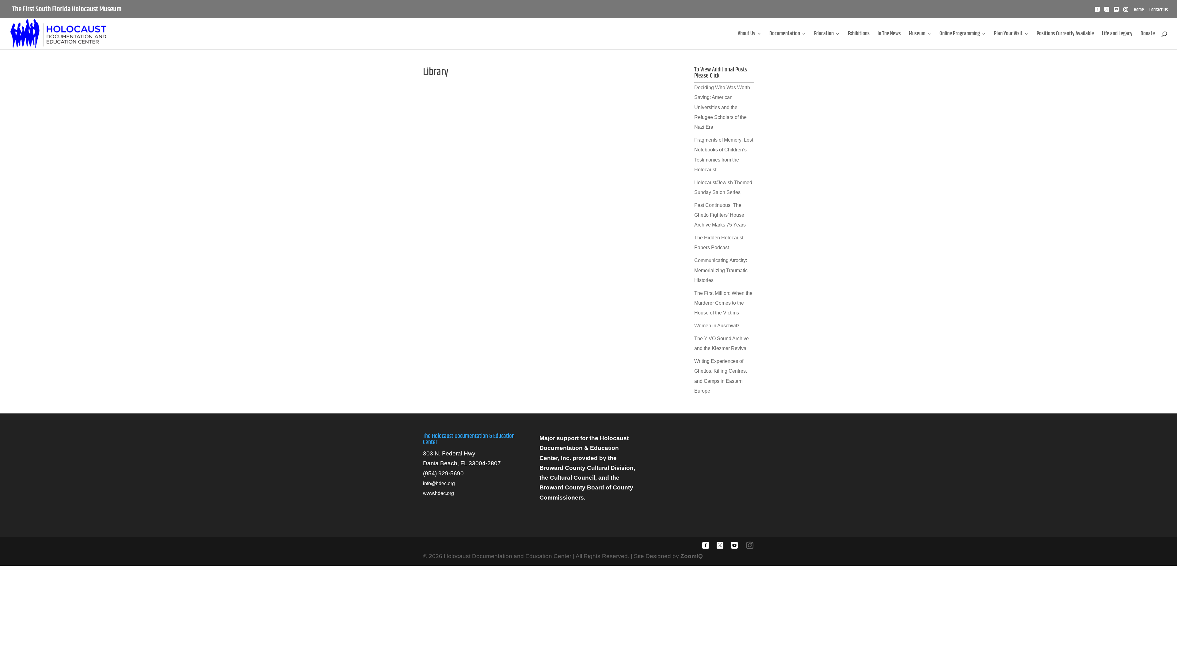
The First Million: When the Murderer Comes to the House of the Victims (723, 303)
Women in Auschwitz (717, 325)
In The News (889, 35)
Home (1139, 11)
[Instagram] (1125, 11)
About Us (746, 35)
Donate (1148, 35)
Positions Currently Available (1065, 35)
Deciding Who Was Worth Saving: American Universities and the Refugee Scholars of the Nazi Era (722, 107)
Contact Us (1158, 11)
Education (824, 35)
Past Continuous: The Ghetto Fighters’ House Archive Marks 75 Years (720, 215)
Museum (917, 35)
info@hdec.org (439, 483)
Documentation (784, 35)
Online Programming (959, 35)
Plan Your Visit (1008, 35)
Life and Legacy (1117, 35)
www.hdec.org (438, 493)
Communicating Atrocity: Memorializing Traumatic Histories (721, 270)
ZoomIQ (691, 556)
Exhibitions (859, 35)
